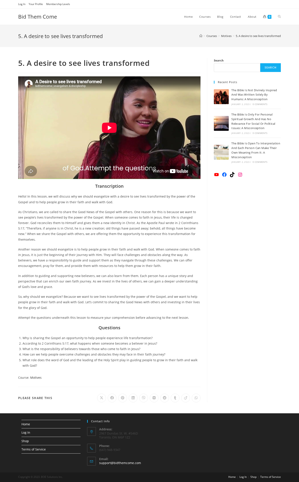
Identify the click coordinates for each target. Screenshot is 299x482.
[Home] (200, 36)
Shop (25, 441)
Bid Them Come (37, 16)
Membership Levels (58, 4)
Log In (21, 4)
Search (219, 60)
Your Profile (36, 4)
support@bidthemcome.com (120, 463)
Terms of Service (33, 449)
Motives (36, 377)
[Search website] (279, 17)
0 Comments (260, 104)
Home (25, 424)
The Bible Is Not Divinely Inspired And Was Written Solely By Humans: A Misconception (254, 94)
